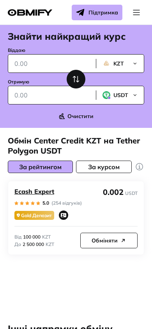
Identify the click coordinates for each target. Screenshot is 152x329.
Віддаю (16, 50)
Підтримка (103, 12)
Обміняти (105, 240)
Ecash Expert (34, 191)
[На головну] (30, 12)
